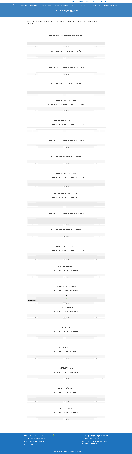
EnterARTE (88, 1)
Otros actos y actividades (110, 5)
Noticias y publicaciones (61, 5)
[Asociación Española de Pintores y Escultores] (16, 5)
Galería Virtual (96, 5)
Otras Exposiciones (46, 5)
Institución (24, 5)
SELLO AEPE (75, 5)
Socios (72, 1)
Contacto (81, 1)
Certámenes (33, 5)
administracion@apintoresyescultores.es (34, 441)
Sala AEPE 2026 (84, 5)
